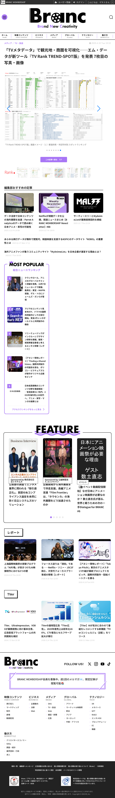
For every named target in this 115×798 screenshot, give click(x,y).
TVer (10, 594)
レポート (13, 532)
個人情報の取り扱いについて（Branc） (82, 766)
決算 (33, 707)
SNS (50, 703)
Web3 (94, 714)
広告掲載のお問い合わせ (43, 766)
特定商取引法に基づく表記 (44, 770)
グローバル (70, 36)
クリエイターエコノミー (16, 740)
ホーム (5, 36)
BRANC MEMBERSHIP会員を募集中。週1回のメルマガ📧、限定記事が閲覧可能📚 (57, 681)
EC (93, 725)
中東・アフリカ (72, 721)
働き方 (104, 36)
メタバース (96, 707)
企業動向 (34, 703)
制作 (8, 711)
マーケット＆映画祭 (74, 707)
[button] (19, 108)
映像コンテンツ (21, 36)
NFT (93, 711)
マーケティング (12, 707)
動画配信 (10, 718)
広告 (50, 718)
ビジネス (39, 36)
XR (93, 703)
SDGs (8, 743)
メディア (54, 36)
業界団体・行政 (12, 751)
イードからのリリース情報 (72, 770)
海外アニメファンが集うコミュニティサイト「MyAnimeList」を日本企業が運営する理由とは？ (52, 253)
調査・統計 (11, 747)
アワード (69, 703)
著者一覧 (15, 766)
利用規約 (100, 766)
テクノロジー (87, 36)
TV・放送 (52, 707)
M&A (33, 711)
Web (50, 711)
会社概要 (58, 770)
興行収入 (10, 703)
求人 (8, 754)
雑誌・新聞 (52, 714)
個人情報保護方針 (60, 766)
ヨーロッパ (70, 718)
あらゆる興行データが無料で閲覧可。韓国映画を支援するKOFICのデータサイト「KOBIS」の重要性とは (53, 240)
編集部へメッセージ (26, 766)
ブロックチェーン (99, 721)
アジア (69, 714)
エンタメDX (96, 718)
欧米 (68, 711)
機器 (93, 729)
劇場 (8, 714)
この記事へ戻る (54, 159)
